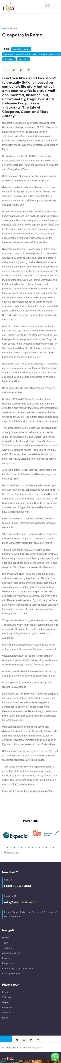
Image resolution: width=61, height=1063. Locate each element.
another (49, 791)
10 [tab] (39, 847)
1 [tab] (7, 847)
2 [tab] (10, 847)
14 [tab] (53, 847)
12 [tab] (46, 847)
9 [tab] (35, 847)
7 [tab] (28, 847)
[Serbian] (12, 1058)
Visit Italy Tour (34, 1047)
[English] (4, 1058)
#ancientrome (21, 49)
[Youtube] (37, 1039)
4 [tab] (18, 847)
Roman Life (11, 28)
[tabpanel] (15, 833)
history (23, 59)
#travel (8, 59)
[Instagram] (24, 1039)
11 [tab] (42, 847)
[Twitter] (30, 1039)
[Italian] (8, 1058)
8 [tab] (32, 847)
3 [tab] (14, 847)
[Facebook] (17, 1039)
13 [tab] (50, 847)
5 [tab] (21, 847)
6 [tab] (25, 847)
